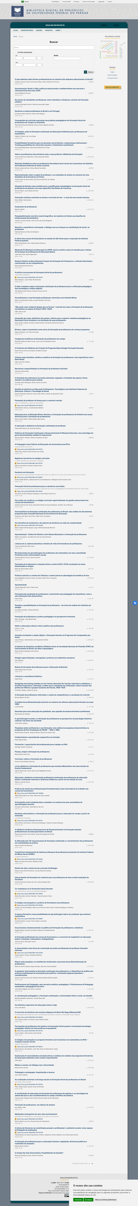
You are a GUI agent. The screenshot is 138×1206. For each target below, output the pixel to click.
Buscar (90, 72)
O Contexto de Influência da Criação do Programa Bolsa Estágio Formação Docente (49, 348)
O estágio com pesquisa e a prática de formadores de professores (42, 903)
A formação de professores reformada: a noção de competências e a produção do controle (52, 695)
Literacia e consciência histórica (28, 676)
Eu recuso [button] (88, 1200)
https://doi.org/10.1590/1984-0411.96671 (30, 477)
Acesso (116, 25)
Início (15, 36)
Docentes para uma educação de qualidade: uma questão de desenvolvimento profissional (52, 711)
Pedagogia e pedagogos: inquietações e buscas (35, 1072)
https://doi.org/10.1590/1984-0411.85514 (30, 1119)
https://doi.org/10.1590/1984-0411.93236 (30, 1132)
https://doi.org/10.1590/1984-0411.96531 (30, 1046)
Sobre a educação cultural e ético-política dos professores (39, 626)
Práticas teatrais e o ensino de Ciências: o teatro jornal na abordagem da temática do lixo (52, 575)
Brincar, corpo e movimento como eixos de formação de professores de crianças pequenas (52, 330)
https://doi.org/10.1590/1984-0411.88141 (29, 491)
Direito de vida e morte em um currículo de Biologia (36, 868)
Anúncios (49, 30)
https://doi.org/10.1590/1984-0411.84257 (30, 405)
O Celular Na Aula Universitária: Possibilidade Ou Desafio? (39, 1153)
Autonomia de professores (26, 207)
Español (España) (112, 75)
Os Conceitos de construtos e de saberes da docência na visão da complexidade (48, 523)
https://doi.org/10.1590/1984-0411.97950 (30, 893)
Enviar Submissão (112, 87)
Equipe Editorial (27, 30)
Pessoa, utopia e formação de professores (32, 752)
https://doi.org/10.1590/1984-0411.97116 (29, 463)
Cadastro (104, 25)
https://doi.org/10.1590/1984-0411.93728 (30, 1084)
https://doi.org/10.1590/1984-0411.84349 (30, 525)
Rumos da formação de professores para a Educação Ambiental (41, 667)
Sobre (58, 30)
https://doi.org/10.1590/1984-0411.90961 (30, 918)
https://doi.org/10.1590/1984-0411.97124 (30, 820)
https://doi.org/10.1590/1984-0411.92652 (30, 859)
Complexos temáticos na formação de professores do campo (40, 339)
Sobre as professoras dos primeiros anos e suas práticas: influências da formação (48, 154)
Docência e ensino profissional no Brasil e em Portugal (37, 111)
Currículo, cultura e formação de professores (33, 759)
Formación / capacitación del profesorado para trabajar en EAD (41, 744)
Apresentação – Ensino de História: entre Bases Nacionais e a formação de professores (51, 534)
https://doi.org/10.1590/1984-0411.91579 (30, 277)
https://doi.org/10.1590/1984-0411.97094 (30, 905)
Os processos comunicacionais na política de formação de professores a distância (49, 928)
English (112, 72)
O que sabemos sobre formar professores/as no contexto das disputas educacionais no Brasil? (54, 79)
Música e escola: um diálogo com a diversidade (34, 1065)
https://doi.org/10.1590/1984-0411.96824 (30, 1017)
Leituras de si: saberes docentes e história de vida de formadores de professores (48, 544)
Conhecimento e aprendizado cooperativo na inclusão (37, 737)
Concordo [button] (78, 1200)
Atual (15, 30)
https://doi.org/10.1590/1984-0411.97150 (30, 449)
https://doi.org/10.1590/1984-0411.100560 (30, 793)
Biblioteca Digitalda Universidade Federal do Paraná (58, 11)
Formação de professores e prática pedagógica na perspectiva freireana (45, 617)
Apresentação (21, 585)
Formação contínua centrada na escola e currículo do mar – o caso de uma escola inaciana (52, 197)
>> (92, 1163)
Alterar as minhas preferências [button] (105, 1200)
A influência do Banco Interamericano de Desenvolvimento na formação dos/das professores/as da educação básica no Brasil (48, 831)
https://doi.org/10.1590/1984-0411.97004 (30, 953)
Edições (39, 30)
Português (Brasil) (112, 78)
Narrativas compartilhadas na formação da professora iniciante (41, 369)
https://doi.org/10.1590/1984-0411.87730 (30, 1030)
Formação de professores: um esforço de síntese (35, 1105)
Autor (56, 55)
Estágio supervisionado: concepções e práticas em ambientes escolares (45, 658)
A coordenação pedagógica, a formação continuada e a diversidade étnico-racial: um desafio (53, 996)
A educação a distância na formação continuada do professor (40, 426)
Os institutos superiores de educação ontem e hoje (36, 1005)
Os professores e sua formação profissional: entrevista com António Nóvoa (46, 298)
